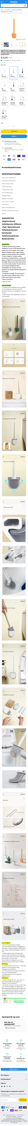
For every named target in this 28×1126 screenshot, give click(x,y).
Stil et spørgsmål (11, 1028)
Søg (4, 1115)
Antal (2, 123)
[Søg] (25, 5)
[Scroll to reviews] (14, 56)
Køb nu (14, 136)
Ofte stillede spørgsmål (11, 1116)
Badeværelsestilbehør (17, 10)
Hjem (2, 10)
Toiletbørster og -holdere (6, 11)
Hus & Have (7, 10)
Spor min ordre (20, 1115)
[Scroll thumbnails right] (26, 45)
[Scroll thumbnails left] (2, 45)
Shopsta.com (15, 1122)
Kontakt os (20, 1116)
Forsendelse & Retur (10, 1115)
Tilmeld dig (23, 1100)
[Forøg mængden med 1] (14, 126)
